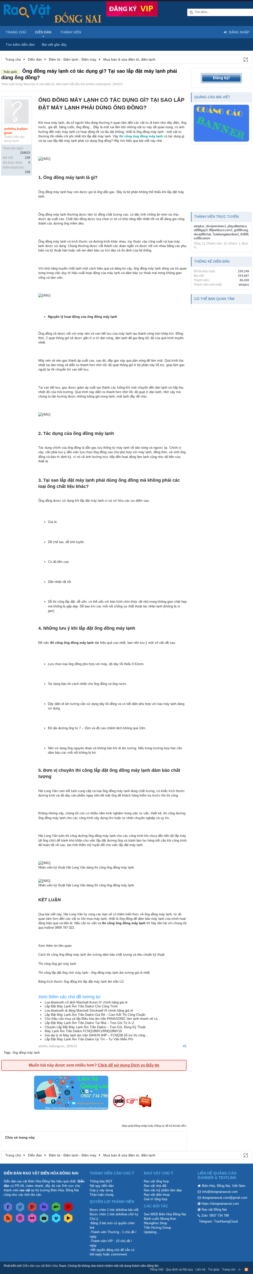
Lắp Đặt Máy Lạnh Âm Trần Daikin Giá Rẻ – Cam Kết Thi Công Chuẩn (95, 1015)
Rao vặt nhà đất (155, 1186)
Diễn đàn (43, 32)
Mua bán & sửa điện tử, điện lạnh (46, 84)
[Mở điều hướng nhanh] (245, 59)
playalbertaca (237, 226)
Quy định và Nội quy (179, 1269)
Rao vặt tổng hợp (156, 1181)
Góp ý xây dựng (101, 1190)
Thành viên (70, 32)
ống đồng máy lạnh (26, 1052)
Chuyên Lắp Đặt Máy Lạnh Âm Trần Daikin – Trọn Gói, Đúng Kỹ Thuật (95, 1027)
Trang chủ (16, 32)
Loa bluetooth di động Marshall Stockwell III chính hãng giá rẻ (89, 1010)
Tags (7, 1052)
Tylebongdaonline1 (225, 234)
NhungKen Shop (155, 1223)
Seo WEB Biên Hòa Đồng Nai (165, 1214)
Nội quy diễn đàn (102, 1186)
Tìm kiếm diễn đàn (20, 45)
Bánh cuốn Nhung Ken (160, 1219)
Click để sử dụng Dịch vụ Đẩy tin (128, 1065)
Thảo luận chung (101, 1195)
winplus (199, 226)
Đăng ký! (221, 78)
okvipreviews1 (216, 226)
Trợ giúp (213, 1269)
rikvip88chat (202, 234)
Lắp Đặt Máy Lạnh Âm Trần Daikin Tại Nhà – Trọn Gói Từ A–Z (89, 1023)
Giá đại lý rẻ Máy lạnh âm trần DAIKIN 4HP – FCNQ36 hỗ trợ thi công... (96, 1035)
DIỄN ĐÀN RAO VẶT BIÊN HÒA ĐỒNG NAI (41, 1173)
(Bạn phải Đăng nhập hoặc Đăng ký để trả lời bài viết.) (154, 1125)
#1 (185, 1046)
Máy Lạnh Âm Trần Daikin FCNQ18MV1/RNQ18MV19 (83, 1031)
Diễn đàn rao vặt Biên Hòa (40, 1266)
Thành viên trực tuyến (216, 217)
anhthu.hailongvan (98, 84)
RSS (246, 1269)
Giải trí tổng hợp (155, 1199)
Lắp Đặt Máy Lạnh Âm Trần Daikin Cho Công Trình (81, 1006)
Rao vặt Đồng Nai (214, 1209)
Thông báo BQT (101, 1181)
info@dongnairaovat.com (220, 1192)
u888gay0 (201, 230)
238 (27, 157)
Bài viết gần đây (54, 45)
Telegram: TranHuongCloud (218, 1221)
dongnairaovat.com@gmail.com (224, 1197)
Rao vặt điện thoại (157, 1195)
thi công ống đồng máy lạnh (141, 136)
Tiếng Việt (156, 1269)
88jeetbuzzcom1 (220, 230)
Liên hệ (200, 1269)
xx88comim (202, 238)
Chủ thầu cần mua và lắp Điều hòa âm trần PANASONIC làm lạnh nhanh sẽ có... (102, 1019)
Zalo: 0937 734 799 (215, 1215)
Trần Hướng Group (157, 1227)
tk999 (244, 234)
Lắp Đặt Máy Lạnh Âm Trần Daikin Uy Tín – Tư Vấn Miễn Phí (89, 1039)
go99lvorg (241, 230)
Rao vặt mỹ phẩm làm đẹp (163, 1190)
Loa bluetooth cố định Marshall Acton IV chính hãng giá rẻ (86, 1002)
